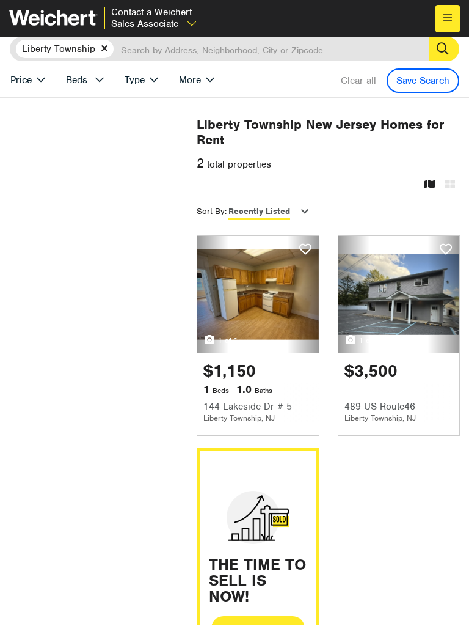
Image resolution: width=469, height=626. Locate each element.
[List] (450, 185)
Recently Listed (259, 211)
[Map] (430, 185)
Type (135, 80)
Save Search (422, 81)
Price (21, 80)
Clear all (358, 81)
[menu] (447, 18)
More (190, 80)
